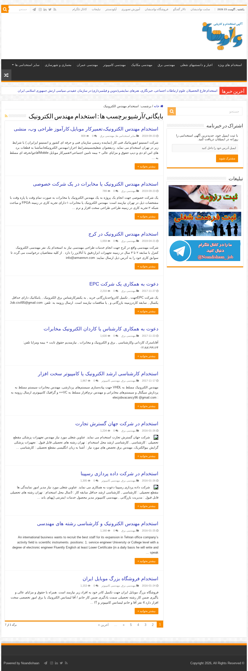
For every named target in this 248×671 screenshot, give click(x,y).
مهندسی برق (166, 65)
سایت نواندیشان (200, 9)
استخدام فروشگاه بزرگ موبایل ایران (120, 578)
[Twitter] (50, 9)
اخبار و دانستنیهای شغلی (196, 65)
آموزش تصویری (130, 9)
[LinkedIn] (45, 9)
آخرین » (103, 625)
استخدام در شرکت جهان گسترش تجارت (116, 423)
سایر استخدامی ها (27, 65)
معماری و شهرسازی (58, 65)
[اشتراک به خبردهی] (6, 116)
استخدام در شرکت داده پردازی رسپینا (119, 473)
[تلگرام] (34, 9)
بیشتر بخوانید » (146, 166)
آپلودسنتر (110, 9)
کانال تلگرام (79, 9)
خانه (157, 106)
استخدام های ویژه (230, 65)
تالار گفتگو (179, 9)
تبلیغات (96, 9)
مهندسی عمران (87, 65)
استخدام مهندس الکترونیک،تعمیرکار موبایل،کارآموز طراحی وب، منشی (86, 128)
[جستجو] (4, 9)
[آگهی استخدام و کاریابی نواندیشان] (222, 35)
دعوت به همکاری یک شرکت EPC (123, 283)
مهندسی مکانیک (141, 65)
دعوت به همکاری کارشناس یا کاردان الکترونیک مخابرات (101, 328)
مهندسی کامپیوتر (114, 65)
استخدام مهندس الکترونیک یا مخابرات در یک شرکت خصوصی (95, 184)
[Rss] (55, 9)
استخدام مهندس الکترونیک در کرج (123, 234)
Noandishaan (30, 663)
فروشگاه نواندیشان (156, 9)
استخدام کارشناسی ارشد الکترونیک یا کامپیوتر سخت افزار (98, 373)
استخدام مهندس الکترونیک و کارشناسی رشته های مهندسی (97, 523)
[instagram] (40, 9)
